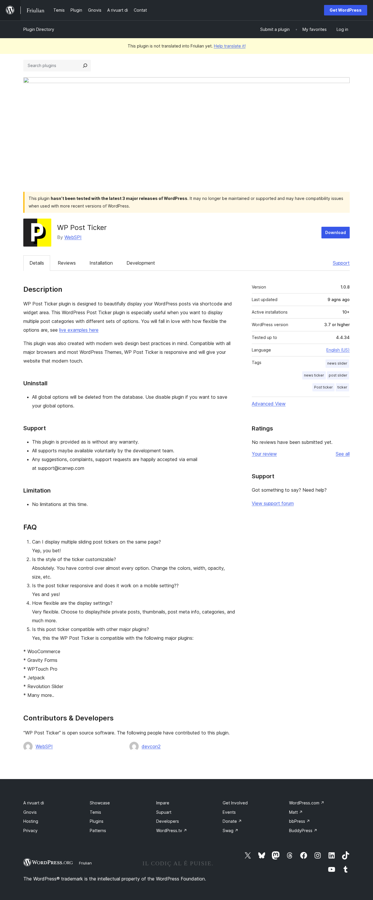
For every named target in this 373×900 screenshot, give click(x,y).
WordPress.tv (171, 830)
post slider (338, 375)
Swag (230, 830)
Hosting (30, 821)
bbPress (299, 821)
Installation (101, 263)
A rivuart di (33, 802)
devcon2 (151, 746)
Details (36, 263)
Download (335, 232)
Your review (264, 454)
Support (341, 263)
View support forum (273, 503)
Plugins (96, 821)
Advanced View (269, 404)
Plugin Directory (38, 29)
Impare (162, 802)
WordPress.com (306, 802)
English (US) (338, 349)
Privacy (30, 830)
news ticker (314, 375)
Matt (296, 812)
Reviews (67, 263)
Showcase (100, 802)
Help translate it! (230, 45)
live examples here (78, 330)
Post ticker (323, 387)
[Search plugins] (85, 65)
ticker (342, 387)
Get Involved (235, 802)
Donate (232, 821)
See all (343, 454)
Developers (167, 821)
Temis (95, 812)
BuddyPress (303, 830)
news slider (337, 363)
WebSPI (73, 237)
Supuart (163, 812)
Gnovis (30, 812)
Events (229, 812)
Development (140, 263)
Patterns (98, 830)
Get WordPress (346, 10)
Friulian (85, 863)
